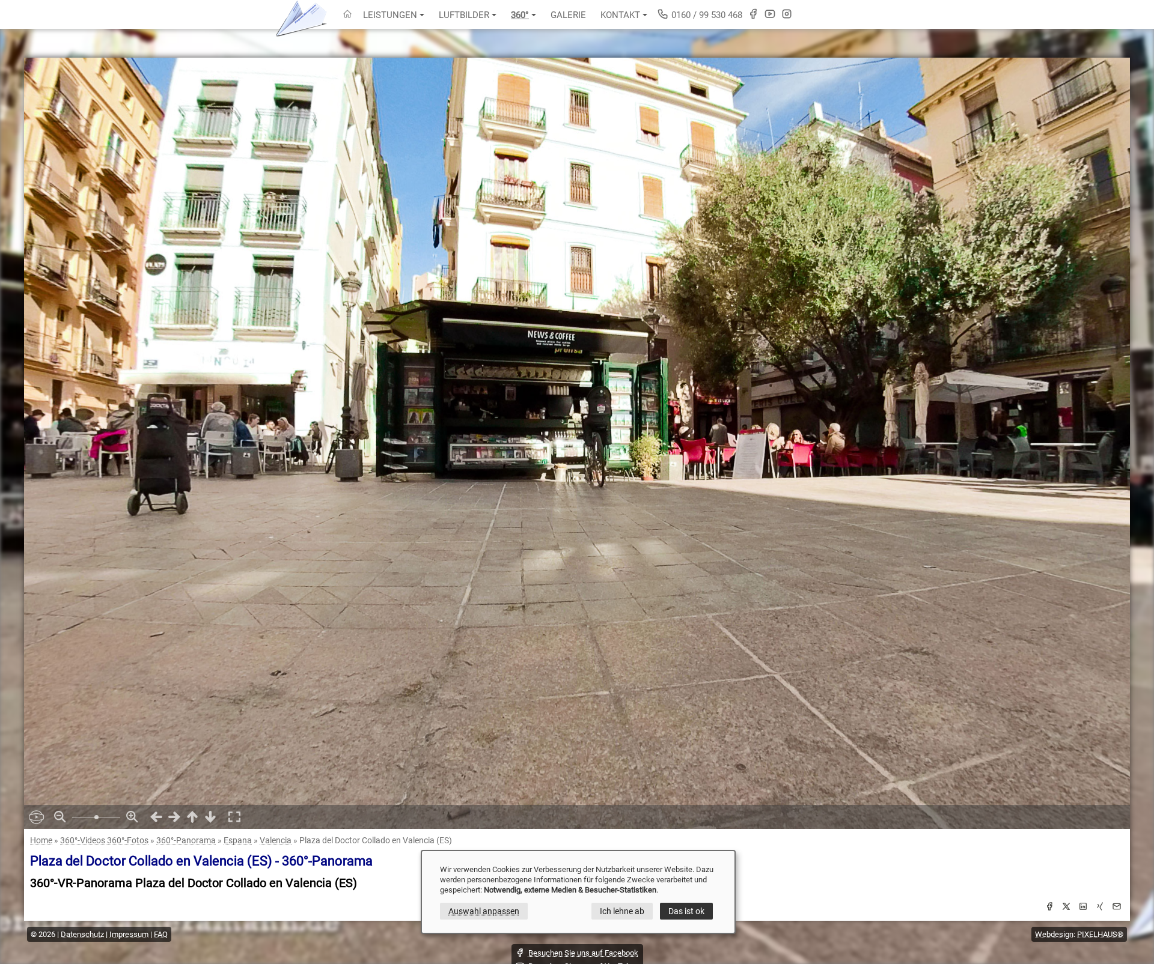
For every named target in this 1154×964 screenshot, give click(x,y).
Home (41, 840)
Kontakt (620, 15)
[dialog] (578, 892)
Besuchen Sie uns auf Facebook (583, 952)
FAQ (161, 934)
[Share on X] (1066, 908)
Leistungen (390, 15)
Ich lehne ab (622, 911)
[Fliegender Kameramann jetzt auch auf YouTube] (770, 14)
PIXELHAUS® (1100, 934)
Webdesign (1054, 934)
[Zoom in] (132, 817)
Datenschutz (82, 934)
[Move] (156, 817)
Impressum (128, 934)
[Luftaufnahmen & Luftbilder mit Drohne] (347, 15)
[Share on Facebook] (1049, 908)
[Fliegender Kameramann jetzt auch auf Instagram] (786, 14)
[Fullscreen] (234, 817)
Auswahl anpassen (483, 911)
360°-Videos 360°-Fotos (104, 840)
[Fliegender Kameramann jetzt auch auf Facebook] (753, 14)
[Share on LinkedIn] (1083, 908)
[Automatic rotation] (36, 817)
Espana (238, 840)
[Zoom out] (60, 817)
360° (520, 15)
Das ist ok (686, 911)
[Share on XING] (1100, 908)
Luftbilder (464, 15)
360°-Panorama (186, 840)
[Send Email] (1117, 908)
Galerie (568, 15)
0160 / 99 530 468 (705, 15)
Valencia (276, 840)
